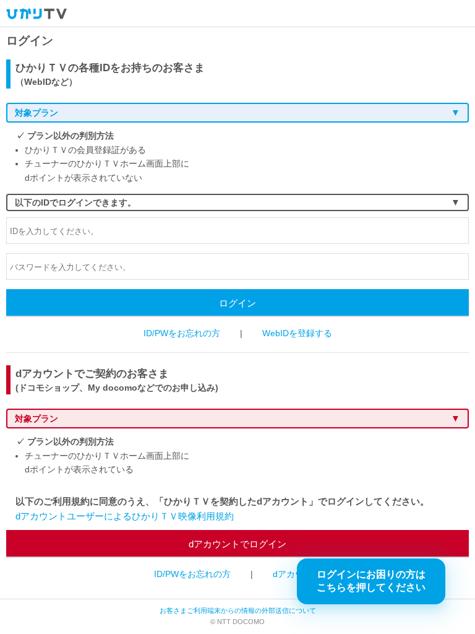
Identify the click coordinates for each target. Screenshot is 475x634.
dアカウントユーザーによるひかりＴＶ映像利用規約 (124, 516)
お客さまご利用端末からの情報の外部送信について (238, 610)
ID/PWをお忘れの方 (181, 333)
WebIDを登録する (297, 333)
